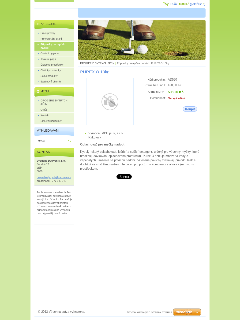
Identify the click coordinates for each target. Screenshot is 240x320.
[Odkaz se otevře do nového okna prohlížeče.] (110, 124)
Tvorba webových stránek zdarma (149, 312)
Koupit (190, 109)
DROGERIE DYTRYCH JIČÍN (97, 63)
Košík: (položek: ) (187, 4)
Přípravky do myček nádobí (133, 63)
